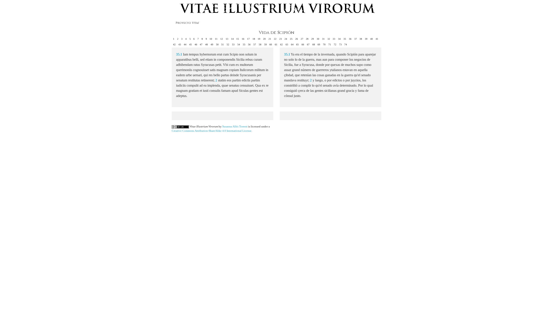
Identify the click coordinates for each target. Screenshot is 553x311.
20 (264, 39)
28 (307, 39)
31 (323, 39)
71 (329, 44)
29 (312, 39)
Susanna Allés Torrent (235, 126)
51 (222, 44)
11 (216, 39)
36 (350, 39)
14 (232, 39)
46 (196, 44)
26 (296, 39)
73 (340, 44)
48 (206, 44)
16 (243, 39)
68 (313, 44)
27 (302, 39)
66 (303, 44)
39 (366, 39)
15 (237, 39)
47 (201, 44)
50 (217, 44)
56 (249, 44)
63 (287, 44)
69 (319, 44)
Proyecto (187, 23)
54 (238, 44)
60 (270, 44)
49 (212, 44)
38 (360, 39)
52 (228, 44)
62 (281, 44)
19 (259, 39)
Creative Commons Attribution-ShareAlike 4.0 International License (211, 130)
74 (345, 44)
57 (254, 44)
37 (355, 39)
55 (244, 44)
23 (280, 39)
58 (260, 44)
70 (324, 44)
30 (318, 39)
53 (233, 44)
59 (265, 44)
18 (254, 39)
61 (276, 44)
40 (371, 39)
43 (179, 44)
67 (308, 44)
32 (328, 39)
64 (292, 44)
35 (344, 39)
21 (270, 39)
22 (275, 39)
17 (248, 39)
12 (221, 39)
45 (190, 44)
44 (185, 44)
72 (335, 44)
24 (285, 39)
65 (297, 44)
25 (291, 39)
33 (334, 39)
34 (339, 39)
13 (227, 39)
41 (377, 39)
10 (211, 39)
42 (174, 44)
